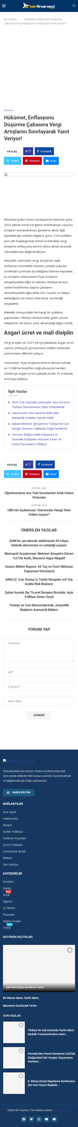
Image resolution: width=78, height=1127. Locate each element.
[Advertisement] (39, 66)
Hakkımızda (10, 818)
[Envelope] (54, 1119)
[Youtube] (46, 1119)
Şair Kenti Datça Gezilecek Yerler (25, 987)
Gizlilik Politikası (13, 831)
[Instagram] (39, 1119)
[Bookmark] (70, 950)
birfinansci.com (62, 1110)
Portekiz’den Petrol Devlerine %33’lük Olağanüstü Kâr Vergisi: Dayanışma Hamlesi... (51, 1057)
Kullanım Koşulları (14, 838)
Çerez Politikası (13, 844)
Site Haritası (10, 864)
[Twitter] (31, 1119)
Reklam (8, 858)
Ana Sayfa (10, 19)
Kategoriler (12, 873)
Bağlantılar (13, 803)
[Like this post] (29, 151)
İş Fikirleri (9, 908)
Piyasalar (9, 914)
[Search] (74, 6)
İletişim (7, 825)
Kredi (6, 894)
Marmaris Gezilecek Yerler (20, 1005)
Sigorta (7, 901)
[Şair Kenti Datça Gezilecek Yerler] (39, 968)
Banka (7, 888)
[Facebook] (24, 1119)
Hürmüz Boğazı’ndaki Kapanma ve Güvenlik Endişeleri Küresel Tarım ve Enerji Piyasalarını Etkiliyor (37, 439)
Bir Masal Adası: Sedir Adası (21, 997)
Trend (7, 927)
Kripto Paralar (12, 921)
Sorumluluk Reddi (14, 851)
